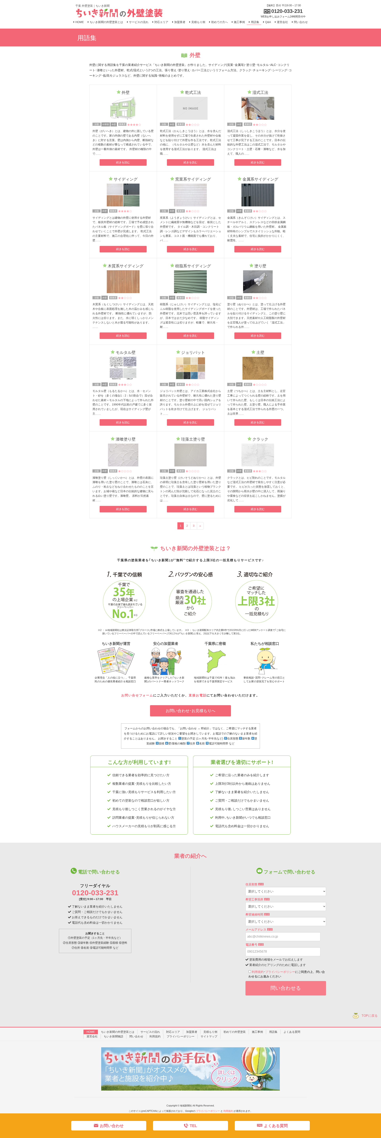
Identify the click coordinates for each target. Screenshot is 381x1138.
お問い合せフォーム (137, 695)
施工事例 (257, 1031)
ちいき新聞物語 (113, 1036)
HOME (91, 1031)
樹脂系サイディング (193, 266)
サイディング (126, 179)
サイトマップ (209, 1036)
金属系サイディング (260, 179)
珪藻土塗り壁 (193, 439)
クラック (260, 439)
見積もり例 (210, 1031)
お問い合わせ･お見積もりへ (190, 711)
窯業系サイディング (193, 179)
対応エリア (173, 1031)
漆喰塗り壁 (126, 439)
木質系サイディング (125, 266)
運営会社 (92, 1036)
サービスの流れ (150, 1031)
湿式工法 (260, 92)
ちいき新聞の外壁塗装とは (117, 1031)
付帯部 (105, 124)
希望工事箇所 (257, 899)
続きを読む (123, 162)
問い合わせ (136, 1036)
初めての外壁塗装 (234, 1031)
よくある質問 (292, 1031)
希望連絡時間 (257, 914)
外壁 (126, 92)
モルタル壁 (126, 352)
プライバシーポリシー (280, 971)
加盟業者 (191, 1031)
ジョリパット (193, 352)
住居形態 (254, 884)
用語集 (273, 1031)
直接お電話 (197, 695)
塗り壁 (260, 266)
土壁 (260, 352)
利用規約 (258, 971)
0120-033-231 (95, 893)
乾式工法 (193, 92)
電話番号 (254, 944)
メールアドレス (258, 929)
